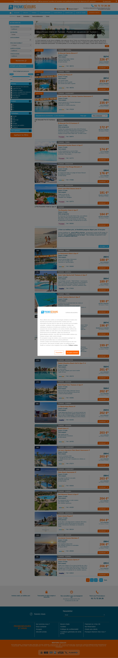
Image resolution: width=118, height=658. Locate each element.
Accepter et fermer (72, 352)
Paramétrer (59, 352)
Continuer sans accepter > (72, 312)
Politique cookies (73, 345)
